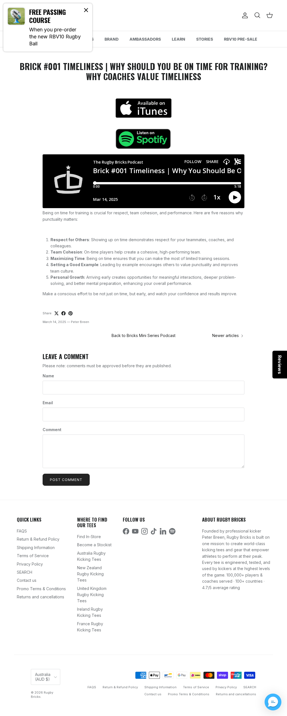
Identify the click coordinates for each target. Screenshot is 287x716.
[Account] (243, 15)
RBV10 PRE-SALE (240, 39)
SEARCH (24, 572)
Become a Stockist (94, 544)
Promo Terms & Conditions (41, 588)
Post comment (66, 480)
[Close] (86, 10)
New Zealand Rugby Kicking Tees (90, 574)
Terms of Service (33, 555)
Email (48, 402)
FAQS (22, 531)
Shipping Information (36, 547)
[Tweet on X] (56, 313)
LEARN (178, 39)
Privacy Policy (30, 564)
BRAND (112, 39)
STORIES (204, 39)
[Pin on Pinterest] (70, 313)
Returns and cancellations (40, 596)
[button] (273, 702)
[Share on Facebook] (63, 313)
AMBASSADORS (145, 39)
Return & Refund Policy (38, 539)
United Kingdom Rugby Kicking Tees (92, 594)
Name (48, 375)
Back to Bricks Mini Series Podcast (143, 335)
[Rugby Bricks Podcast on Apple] (143, 107)
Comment (52, 429)
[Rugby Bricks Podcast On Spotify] (143, 138)
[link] (47, 27)
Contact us (26, 580)
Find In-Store (89, 536)
